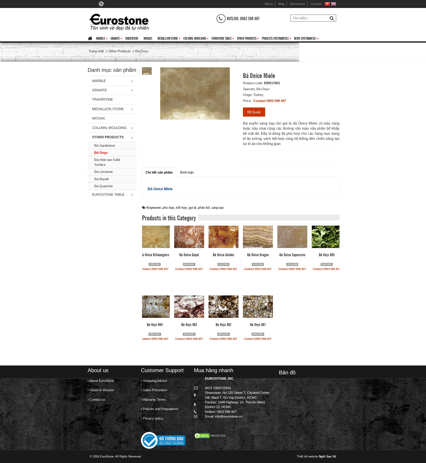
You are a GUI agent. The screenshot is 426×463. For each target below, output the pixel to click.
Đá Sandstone (104, 145)
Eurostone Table (222, 39)
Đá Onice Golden (223, 254)
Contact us (97, 399)
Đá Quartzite (103, 186)
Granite (116, 39)
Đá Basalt (101, 179)
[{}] (119, 21)
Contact (316, 4)
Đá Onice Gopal (189, 254)
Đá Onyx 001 (258, 324)
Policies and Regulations (160, 409)
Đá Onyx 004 (155, 324)
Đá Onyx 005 (327, 254)
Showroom (297, 4)
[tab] (159, 172)
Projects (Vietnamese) (276, 39)
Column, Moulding (196, 39)
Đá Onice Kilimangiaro (154, 254)
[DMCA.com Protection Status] (210, 435)
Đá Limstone (103, 172)
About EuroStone (101, 381)
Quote (256, 112)
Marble (102, 39)
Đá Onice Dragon (258, 254)
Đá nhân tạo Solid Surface (107, 162)
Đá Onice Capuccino (292, 254)
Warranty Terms (154, 399)
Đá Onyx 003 (189, 324)
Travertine (131, 38)
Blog (281, 4)
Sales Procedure (154, 390)
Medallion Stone (169, 39)
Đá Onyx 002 (223, 324)
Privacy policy (152, 418)
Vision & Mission (101, 390)
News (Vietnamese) (306, 39)
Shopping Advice (154, 381)
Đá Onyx (101, 152)
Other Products (248, 39)
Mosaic (148, 38)
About (268, 4)
